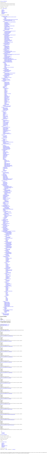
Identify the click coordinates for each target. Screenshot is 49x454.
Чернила (6, 312)
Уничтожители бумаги (6, 203)
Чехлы (5, 296)
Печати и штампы (7, 71)
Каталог (3, 444)
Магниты (6, 64)
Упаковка (4, 301)
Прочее (5, 103)
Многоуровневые (7, 23)
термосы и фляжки (8, 276)
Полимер (6, 311)
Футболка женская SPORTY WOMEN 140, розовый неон (7, 419)
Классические (6, 25)
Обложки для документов (6, 223)
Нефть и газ (4, 158)
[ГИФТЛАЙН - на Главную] (3, 1)
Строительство (5, 170)
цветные (7, 295)
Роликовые (6, 193)
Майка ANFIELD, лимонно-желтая (4, 325)
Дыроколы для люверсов (6, 195)
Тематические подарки (4, 149)
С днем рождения (5, 168)
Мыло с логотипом (7, 97)
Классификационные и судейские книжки (10, 20)
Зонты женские (5, 135)
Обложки (4, 209)
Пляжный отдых (5, 129)
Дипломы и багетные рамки (6, 43)
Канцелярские (6, 204)
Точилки (4, 202)
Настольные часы (5, 183)
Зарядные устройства (5, 141)
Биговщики (4, 197)
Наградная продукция (6, 172)
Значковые (6, 238)
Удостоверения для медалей (8, 40)
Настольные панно (7, 57)
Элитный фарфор (5, 230)
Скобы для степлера (5, 219)
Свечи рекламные (7, 104)
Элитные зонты (5, 137)
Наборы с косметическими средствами (8, 178)
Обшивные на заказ (7, 46)
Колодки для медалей (7, 39)
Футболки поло (5, 110)
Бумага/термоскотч (7, 310)
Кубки (5, 17)
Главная (3, 9)
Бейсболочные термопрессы (8, 232)
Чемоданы (4, 125)
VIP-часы (4, 181)
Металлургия (4, 157)
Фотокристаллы (7, 254)
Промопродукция (7, 100)
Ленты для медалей (7, 38)
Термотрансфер (6, 286)
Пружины (4, 210)
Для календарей (5, 217)
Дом (2, 144)
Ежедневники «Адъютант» (6, 79)
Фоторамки (6, 101)
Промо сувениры (4, 80)
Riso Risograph (6, 213)
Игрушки (4, 145)
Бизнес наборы (5, 175)
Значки (5, 90)
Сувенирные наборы (7, 65)
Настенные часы (5, 182)
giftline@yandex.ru (5, 8)
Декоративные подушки (6, 225)
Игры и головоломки (5, 128)
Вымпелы (4, 45)
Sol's (1, 318)
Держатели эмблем (7, 73)
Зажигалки (4, 105)
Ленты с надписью (7, 50)
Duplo (5, 212)
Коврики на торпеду (7, 99)
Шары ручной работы (7, 166)
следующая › (3, 432)
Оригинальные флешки (6, 314)
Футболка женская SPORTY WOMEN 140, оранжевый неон (7, 414)
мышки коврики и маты (9, 270)
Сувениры (4, 62)
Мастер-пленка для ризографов (7, 211)
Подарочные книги (5, 229)
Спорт (4, 169)
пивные (7, 265)
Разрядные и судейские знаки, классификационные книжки (10, 19)
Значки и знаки (5, 68)
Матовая (6, 308)
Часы (5, 66)
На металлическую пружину (8, 186)
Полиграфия (3, 446)
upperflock (7, 289)
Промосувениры (5, 87)
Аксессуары (4, 111)
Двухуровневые (6, 47)
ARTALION (13, 449)
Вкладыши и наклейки (6, 75)
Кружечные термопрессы (8, 243)
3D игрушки (7, 274)
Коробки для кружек (7, 302)
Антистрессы (4, 86)
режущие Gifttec (8, 249)
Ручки (5, 63)
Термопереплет (6, 188)
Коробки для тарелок (7, 303)
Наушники (4, 142)
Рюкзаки (4, 121)
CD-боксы (7, 257)
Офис (2, 171)
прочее (7, 290)
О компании (3, 10)
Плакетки (6, 55)
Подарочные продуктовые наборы (7, 179)
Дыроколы (4, 198)
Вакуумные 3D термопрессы (8, 234)
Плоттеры (6, 248)
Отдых (2, 126)
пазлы (6, 275)
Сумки (2, 119)
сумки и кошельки (8, 285)
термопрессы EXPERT (9, 246)
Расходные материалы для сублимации (8, 309)
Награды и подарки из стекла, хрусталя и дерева (10, 59)
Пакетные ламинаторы (7, 190)
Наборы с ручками (7, 82)
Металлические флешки (6, 313)
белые (6, 263)
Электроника (3, 140)
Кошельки (4, 222)
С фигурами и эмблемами (8, 31)
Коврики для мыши (7, 98)
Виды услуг (3, 11)
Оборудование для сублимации (7, 231)
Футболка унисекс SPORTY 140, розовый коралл (6, 372)
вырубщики (7, 239)
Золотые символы (5, 228)
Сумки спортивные (5, 124)
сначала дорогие (7, 324)
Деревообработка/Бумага (6, 154)
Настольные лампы (7, 24)
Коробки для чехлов (7, 304)
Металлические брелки (7, 106)
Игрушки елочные (7, 160)
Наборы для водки (5, 177)
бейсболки (7, 282)
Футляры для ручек (7, 83)
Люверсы (4, 218)
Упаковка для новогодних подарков (9, 306)
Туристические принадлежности (7, 133)
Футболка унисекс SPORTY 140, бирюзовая (5, 398)
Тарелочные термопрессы (8, 252)
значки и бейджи (8, 261)
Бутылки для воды (5, 127)
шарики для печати (8, 278)
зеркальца (7, 260)
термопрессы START (8, 233)
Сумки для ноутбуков (5, 122)
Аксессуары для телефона (8, 93)
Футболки (6, 49)
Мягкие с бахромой (7, 48)
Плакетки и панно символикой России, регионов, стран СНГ (12, 54)
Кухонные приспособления (6, 147)
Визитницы (6, 92)
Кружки (4, 139)
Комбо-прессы (6, 241)
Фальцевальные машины (6, 205)
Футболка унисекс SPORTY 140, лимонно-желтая (6, 346)
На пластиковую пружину (8, 187)
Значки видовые (7, 69)
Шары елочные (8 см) (7, 164)
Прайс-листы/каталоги (4, 12)
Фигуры (4, 72)
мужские (7, 294)
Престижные (6, 22)
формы (7, 240)
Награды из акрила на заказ (8, 60)
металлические (8, 264)
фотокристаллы (8, 277)
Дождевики (6, 89)
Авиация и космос (5, 151)
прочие (7, 300)
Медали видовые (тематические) (9, 37)
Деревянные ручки (7, 84)
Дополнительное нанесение (8, 77)
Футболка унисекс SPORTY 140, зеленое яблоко (6, 393)
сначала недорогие (2, 324)
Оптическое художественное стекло (9, 58)
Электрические (6, 200)
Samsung (7, 298)
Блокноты (4, 78)
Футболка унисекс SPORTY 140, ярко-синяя (5, 388)
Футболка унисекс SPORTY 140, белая (5, 330)
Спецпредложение (7, 29)
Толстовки (4, 117)
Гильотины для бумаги (6, 199)
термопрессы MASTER (9, 244)
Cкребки (6, 94)
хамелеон (7, 266)
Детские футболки (5, 107)
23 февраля (4, 150)
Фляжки (4, 134)
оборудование (7, 235)
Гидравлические (7, 201)
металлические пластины (9, 269)
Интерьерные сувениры (6, 146)
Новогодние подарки (7, 161)
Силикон (6, 102)
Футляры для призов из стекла (8, 61)
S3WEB (6, 449)
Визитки (6, 67)
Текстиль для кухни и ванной (6, 148)
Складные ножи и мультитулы (7, 130)
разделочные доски (8, 272)
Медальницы (6, 41)
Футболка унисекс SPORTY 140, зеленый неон (6, 351)
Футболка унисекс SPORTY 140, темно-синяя (5, 341)
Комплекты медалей (7, 35)
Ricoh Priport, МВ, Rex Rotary (8, 215)
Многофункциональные (8, 192)
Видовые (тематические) (8, 32)
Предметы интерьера (7, 268)
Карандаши (6, 85)
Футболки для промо (5, 109)
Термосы (4, 132)
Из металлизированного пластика (9, 28)
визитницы (7, 258)
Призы (4, 30)
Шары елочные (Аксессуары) (8, 165)
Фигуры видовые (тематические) (9, 74)
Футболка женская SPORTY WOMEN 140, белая (6, 409)
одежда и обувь (8, 283)
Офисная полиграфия (4, 184)
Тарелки (6, 279)
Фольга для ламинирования (6, 208)
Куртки (4, 115)
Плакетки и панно (5, 53)
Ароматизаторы (6, 88)
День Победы (4, 153)
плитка (7, 271)
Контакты (3, 13)
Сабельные (6, 194)
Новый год (4, 159)
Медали (5, 18)
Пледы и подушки (4, 224)
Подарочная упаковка (7, 305)
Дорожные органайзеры (6, 221)
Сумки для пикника (5, 123)
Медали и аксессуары (5, 34)
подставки (7, 281)
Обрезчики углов (5, 185)
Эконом (5, 27)
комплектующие (8, 237)
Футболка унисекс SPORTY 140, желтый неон (6, 367)
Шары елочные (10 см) (7, 163)
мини (6, 293)
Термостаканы (5, 138)
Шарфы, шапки (5, 118)
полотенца (7, 284)
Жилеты (4, 114)
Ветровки (4, 112)
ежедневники (7, 259)
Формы (7, 299)
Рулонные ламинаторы (7, 189)
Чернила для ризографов (6, 214)
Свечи (5, 162)
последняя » (3, 433)
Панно (4, 173)
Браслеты (6, 91)
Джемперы (4, 113)
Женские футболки (5, 108)
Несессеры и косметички (6, 120)
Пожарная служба (5, 167)
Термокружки (5, 131)
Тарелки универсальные (8, 52)
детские (7, 292)
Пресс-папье (4, 174)
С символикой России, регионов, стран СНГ (10, 51)
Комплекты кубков (7, 26)
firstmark (7, 288)
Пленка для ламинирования (6, 206)
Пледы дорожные (5, 226)
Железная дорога (5, 155)
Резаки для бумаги (5, 191)
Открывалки (6, 95)
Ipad (6, 297)
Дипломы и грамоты (7, 44)
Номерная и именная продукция (7, 70)
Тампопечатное (6, 250)
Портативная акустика (6, 143)
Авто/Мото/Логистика (6, 152)
